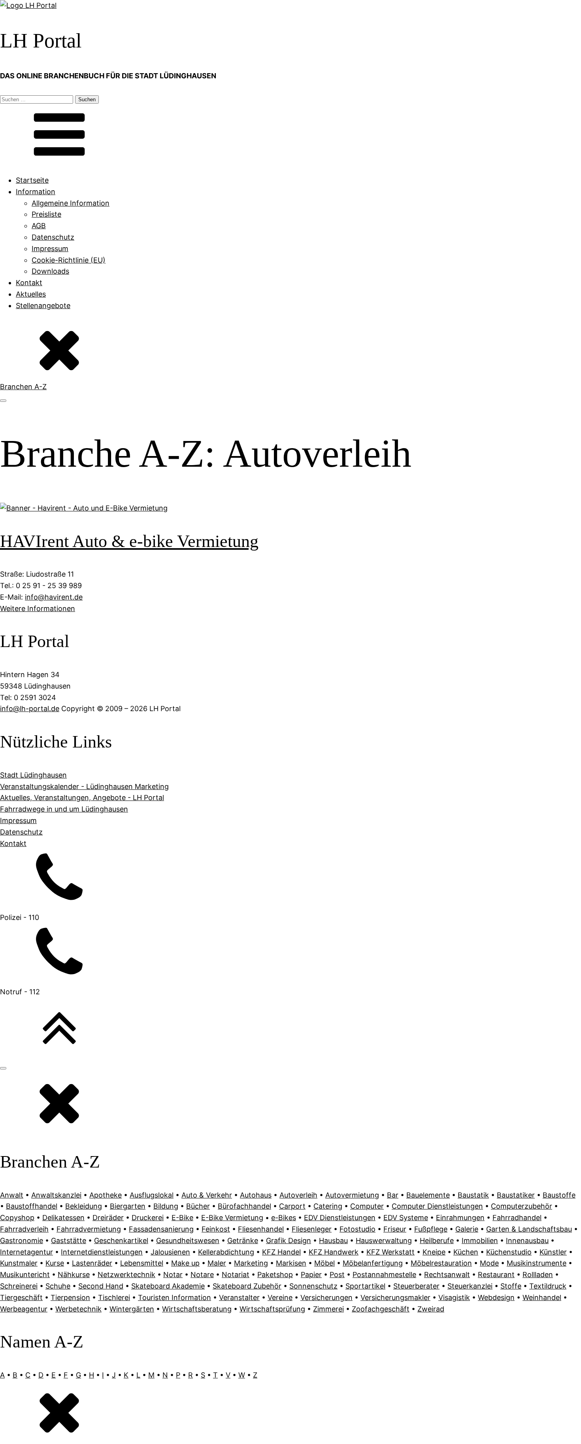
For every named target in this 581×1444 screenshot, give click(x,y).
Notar (173, 1274)
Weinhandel (542, 1297)
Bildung (165, 1206)
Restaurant (496, 1274)
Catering (327, 1206)
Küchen (465, 1252)
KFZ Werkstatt (390, 1252)
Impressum (50, 248)
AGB (39, 225)
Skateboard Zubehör (247, 1286)
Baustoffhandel (31, 1206)
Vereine (280, 1297)
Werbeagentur (23, 1309)
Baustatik (473, 1195)
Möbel (324, 1263)
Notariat (235, 1274)
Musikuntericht (25, 1274)
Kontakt (29, 282)
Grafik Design (288, 1240)
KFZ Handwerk (333, 1252)
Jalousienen (170, 1252)
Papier (311, 1274)
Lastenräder (92, 1263)
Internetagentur (26, 1252)
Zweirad (430, 1309)
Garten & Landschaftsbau (529, 1229)
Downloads (50, 271)
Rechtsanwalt (447, 1274)
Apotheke (105, 1195)
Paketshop (275, 1274)
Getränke (242, 1240)
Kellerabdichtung (226, 1252)
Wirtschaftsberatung (197, 1309)
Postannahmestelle (384, 1274)
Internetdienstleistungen (102, 1252)
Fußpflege (430, 1229)
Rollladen (538, 1274)
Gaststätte (68, 1240)
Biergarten (127, 1206)
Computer (367, 1206)
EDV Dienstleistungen (339, 1217)
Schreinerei (19, 1286)
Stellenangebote (43, 305)
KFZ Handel (281, 1252)
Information (35, 191)
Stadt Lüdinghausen (33, 775)
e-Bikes (283, 1217)
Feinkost (216, 1229)
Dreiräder (108, 1217)
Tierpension (70, 1297)
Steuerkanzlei (469, 1286)
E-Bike (182, 1217)
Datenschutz (53, 237)
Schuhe (57, 1286)
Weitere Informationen (37, 608)
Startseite (32, 180)
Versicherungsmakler (395, 1297)
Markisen (291, 1263)
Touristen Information (174, 1297)
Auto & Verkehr (206, 1195)
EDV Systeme (405, 1217)
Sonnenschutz (313, 1286)
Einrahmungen (460, 1217)
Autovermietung (352, 1195)
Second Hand (100, 1286)
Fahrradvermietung (89, 1229)
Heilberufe (437, 1240)
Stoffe (510, 1286)
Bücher (198, 1206)
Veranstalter (239, 1297)
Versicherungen (326, 1297)
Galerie (466, 1229)
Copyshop (17, 1217)
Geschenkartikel (121, 1240)
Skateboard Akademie (168, 1286)
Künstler (553, 1252)
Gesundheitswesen (187, 1240)
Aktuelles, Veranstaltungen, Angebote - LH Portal (82, 797)
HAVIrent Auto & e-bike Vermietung (129, 541)
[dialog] (290, 1258)
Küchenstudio (509, 1252)
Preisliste (46, 214)
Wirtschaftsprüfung (272, 1309)
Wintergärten (131, 1309)
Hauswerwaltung (384, 1240)
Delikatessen (63, 1217)
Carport (292, 1206)
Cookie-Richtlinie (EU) (69, 260)
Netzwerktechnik (126, 1274)
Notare (202, 1274)
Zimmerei (328, 1309)
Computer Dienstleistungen (437, 1206)
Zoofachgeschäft (380, 1309)
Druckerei (148, 1217)
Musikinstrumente (536, 1263)
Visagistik (454, 1297)
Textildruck (547, 1286)
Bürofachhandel (244, 1206)
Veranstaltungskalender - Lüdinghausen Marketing (84, 786)
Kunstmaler (19, 1263)
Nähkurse (74, 1274)
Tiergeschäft (21, 1297)
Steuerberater (416, 1286)
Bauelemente (428, 1195)
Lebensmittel (141, 1263)
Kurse (54, 1263)
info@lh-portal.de (29, 708)
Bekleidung (83, 1206)
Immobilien (480, 1240)
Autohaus (256, 1195)
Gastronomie (21, 1240)
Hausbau (333, 1240)
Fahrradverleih (24, 1229)
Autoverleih (298, 1195)
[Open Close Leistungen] (3, 400)
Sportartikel (365, 1286)
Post (337, 1274)
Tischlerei (114, 1297)
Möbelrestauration (441, 1263)
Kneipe (434, 1252)
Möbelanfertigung (373, 1263)
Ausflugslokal (152, 1195)
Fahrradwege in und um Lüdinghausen (64, 809)
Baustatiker (516, 1195)
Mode (489, 1263)
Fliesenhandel (261, 1229)
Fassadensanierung (161, 1229)
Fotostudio (357, 1229)
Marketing (251, 1263)
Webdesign (496, 1297)
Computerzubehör (521, 1206)
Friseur (394, 1229)
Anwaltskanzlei (56, 1195)
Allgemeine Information (70, 203)
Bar (392, 1195)
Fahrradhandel (516, 1217)
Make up (185, 1263)
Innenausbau (527, 1240)
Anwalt (11, 1195)
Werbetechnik (78, 1309)
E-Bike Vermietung (232, 1217)
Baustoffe (559, 1195)
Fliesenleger (312, 1229)
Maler (217, 1263)
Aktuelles (31, 294)
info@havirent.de (54, 597)
